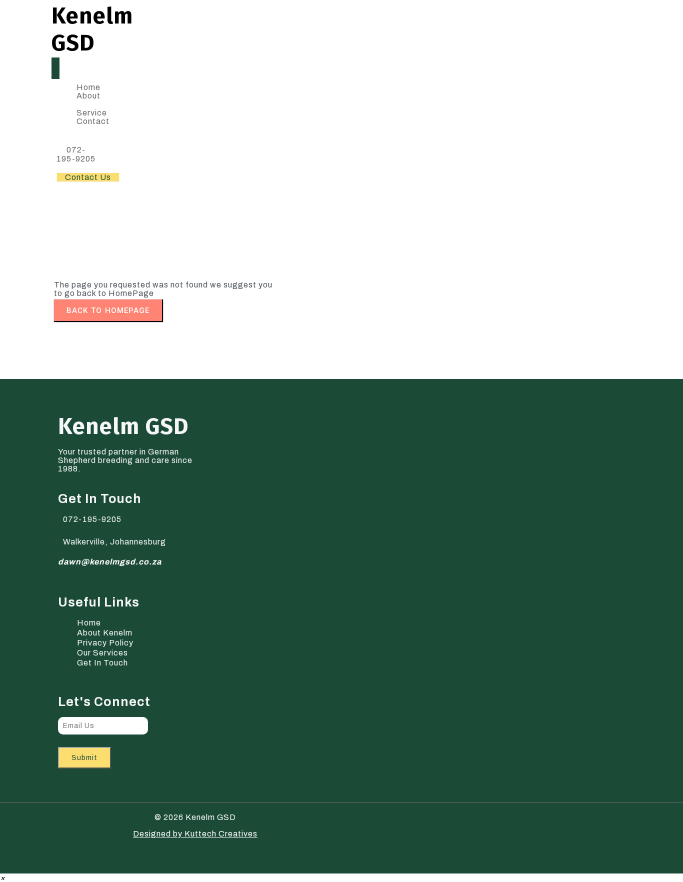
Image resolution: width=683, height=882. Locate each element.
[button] (3, 878)
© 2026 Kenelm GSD (195, 817)
